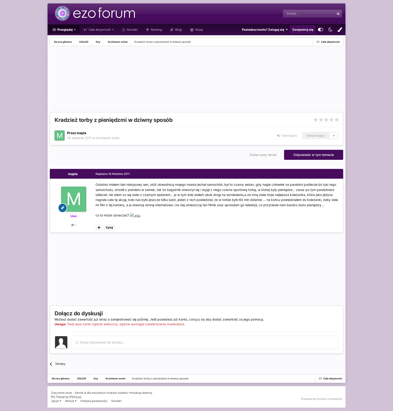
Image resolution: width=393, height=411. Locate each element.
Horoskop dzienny (140, 392)
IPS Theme (58, 396)
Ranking (156, 29)
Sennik (79, 392)
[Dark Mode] (330, 29)
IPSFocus (75, 396)
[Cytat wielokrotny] (99, 227)
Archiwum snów (107, 138)
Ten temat (321, 13)
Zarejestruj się (302, 29)
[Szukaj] (338, 14)
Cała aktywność (99, 29)
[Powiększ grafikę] (135, 215)
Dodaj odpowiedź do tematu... (102, 342)
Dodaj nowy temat (263, 155)
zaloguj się (197, 319)
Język (55, 401)
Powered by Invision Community (321, 399)
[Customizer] (320, 29)
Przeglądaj (65, 29)
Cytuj (109, 227)
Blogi (178, 29)
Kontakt (132, 29)
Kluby (198, 29)
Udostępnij (288, 135)
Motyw (70, 401)
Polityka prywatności (94, 401)
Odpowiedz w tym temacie (313, 155)
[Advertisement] (132, 80)
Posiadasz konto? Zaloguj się (264, 29)
